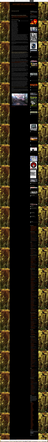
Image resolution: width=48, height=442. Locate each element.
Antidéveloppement (24, 4)
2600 (31, 355)
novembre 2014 (32, 409)
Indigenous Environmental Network (34, 309)
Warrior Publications (32, 315)
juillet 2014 (32, 411)
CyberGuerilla (32, 351)
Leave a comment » (13, 106)
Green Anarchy (32, 380)
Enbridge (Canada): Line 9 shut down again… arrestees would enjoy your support (34, 230)
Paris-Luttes (32, 281)
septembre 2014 (32, 410)
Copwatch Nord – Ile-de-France (33, 262)
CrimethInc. (32, 385)
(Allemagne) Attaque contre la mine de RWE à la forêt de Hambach (34, 226)
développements (15, 16)
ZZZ (31, 245)
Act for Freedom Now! (33, 278)
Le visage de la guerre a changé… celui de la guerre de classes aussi (34, 227)
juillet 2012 (32, 420)
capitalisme (12, 16)
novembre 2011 (32, 424)
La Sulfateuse (32, 386)
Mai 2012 (32, 421)
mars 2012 (32, 422)
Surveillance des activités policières (34, 256)
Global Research (32, 356)
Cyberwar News (32, 363)
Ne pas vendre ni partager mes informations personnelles (27, 439)
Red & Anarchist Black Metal (33, 240)
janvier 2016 (32, 402)
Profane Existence (32, 238)
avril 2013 (32, 417)
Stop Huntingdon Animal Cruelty (33, 290)
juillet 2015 (32, 405)
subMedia (32, 371)
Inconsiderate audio (32, 237)
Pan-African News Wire (33, 264)
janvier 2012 (32, 423)
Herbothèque (32, 383)
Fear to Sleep (32, 306)
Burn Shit (32, 271)
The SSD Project (32, 344)
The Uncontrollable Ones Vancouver (34, 305)
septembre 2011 (32, 425)
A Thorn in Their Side (32, 323)
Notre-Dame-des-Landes (25, 16)
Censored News (32, 288)
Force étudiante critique (33, 379)
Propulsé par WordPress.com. (19, 439)
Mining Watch (32, 253)
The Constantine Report (33, 354)
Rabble (31, 269)
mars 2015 (32, 407)
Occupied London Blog (33, 272)
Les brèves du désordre (33, 287)
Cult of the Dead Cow (33, 346)
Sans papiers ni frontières (33, 267)
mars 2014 (32, 413)
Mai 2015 (32, 406)
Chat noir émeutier (32, 393)
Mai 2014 (32, 412)
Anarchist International (33, 374)
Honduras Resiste (32, 302)
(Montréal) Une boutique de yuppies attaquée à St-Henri (34, 229)
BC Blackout (32, 289)
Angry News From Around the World (34, 296)
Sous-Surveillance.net (33, 304)
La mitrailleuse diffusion (33, 387)
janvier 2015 (32, 408)
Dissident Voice (32, 295)
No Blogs (31, 338)
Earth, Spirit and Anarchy (33, 232)
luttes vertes (22, 16)
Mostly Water (32, 273)
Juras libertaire (15, 92)
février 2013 (32, 418)
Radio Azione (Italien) (33, 339)
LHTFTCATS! (32, 14)
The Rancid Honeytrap (33, 239)
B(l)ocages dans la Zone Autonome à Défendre (18, 15)
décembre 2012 (32, 419)
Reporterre (32, 292)
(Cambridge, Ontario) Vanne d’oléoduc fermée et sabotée (33, 228)
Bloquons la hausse (32, 332)
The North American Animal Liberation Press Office (33, 279)
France (17, 16)
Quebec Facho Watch (33, 357)
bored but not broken (33, 260)
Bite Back (32, 270)
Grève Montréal (32, 330)
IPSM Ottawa (32, 301)
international (19, 16)
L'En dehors (32, 382)
